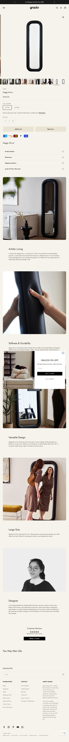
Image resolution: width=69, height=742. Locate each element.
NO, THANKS (50, 379)
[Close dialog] (63, 353)
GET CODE (49, 373)
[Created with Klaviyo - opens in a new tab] (34, 390)
